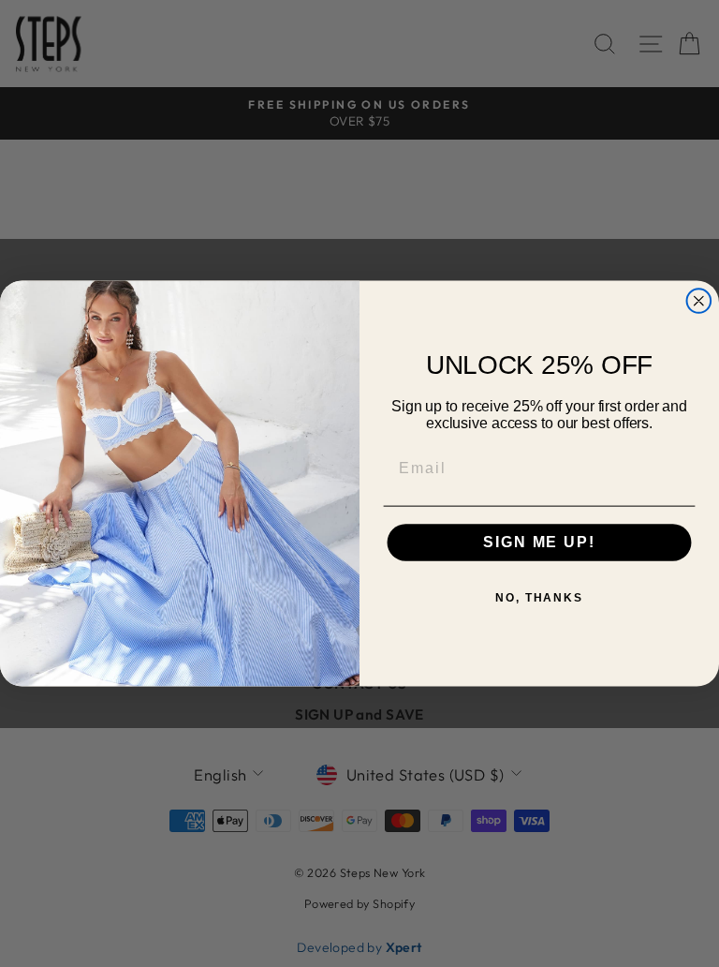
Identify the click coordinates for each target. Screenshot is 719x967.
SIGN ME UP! (538, 543)
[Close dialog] (699, 301)
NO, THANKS (539, 598)
